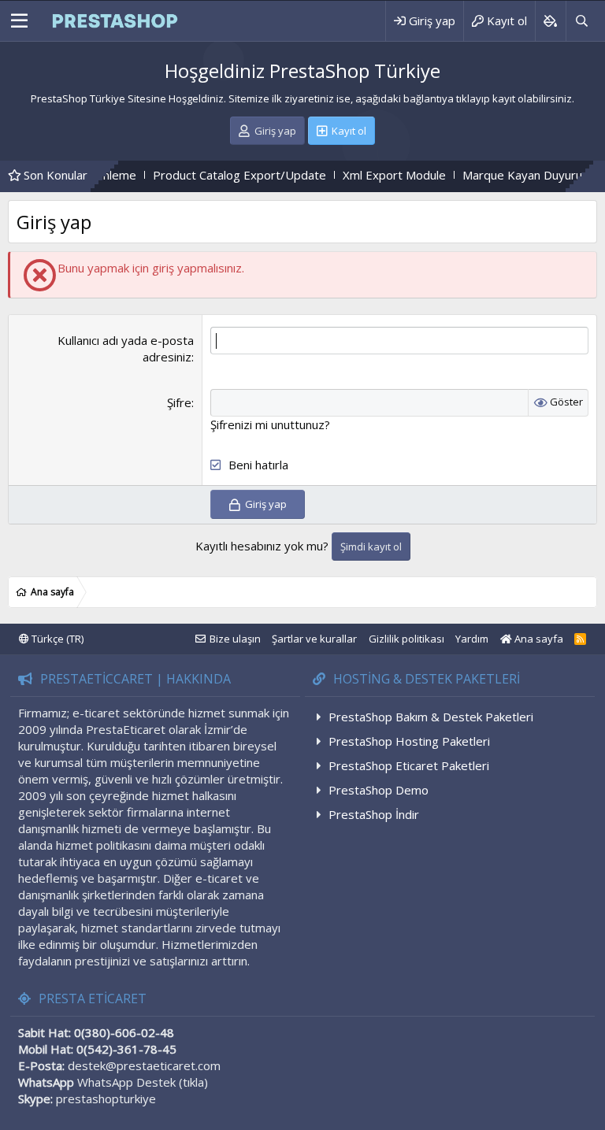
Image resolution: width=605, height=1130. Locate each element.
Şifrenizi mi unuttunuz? (270, 424)
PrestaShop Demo (378, 790)
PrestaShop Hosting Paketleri (409, 741)
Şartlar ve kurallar (314, 639)
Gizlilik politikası (406, 639)
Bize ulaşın (235, 639)
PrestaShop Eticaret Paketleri (408, 765)
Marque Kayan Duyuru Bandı (511, 175)
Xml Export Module (366, 175)
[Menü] (19, 21)
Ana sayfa (537, 639)
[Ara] (581, 21)
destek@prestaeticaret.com (144, 1065)
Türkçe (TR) (56, 639)
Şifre (179, 402)
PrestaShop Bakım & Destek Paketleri (430, 716)
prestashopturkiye (106, 1098)
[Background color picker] (550, 21)
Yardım (471, 639)
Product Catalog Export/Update (212, 175)
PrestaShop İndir (373, 814)
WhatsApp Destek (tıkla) (142, 1082)
